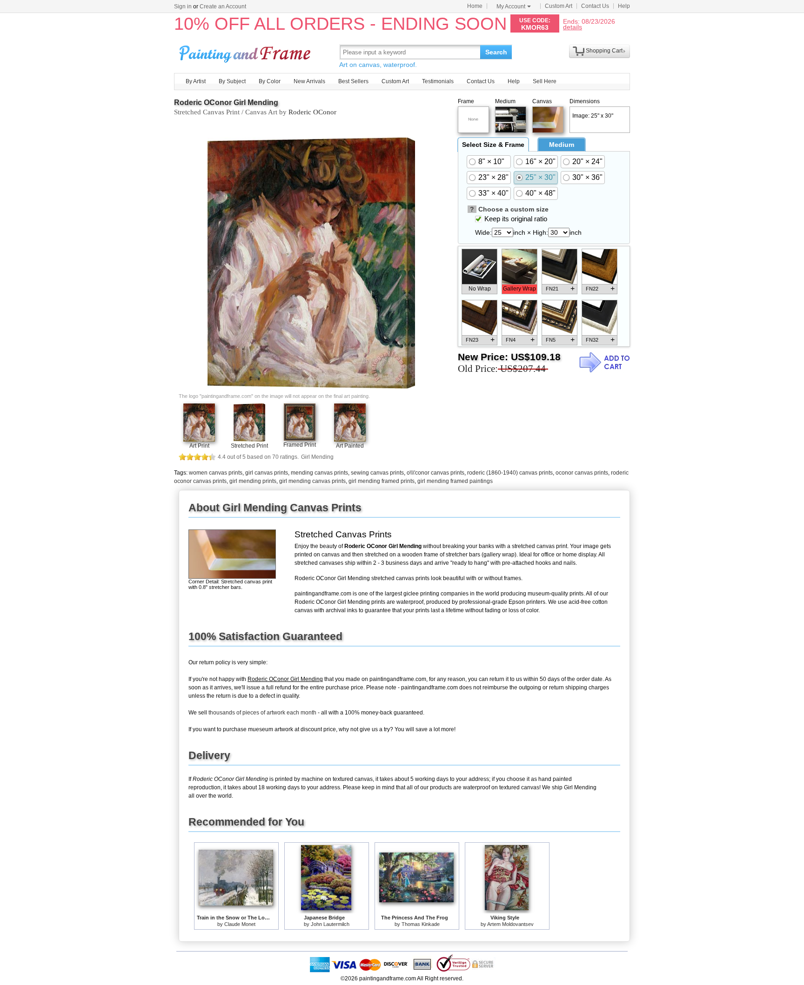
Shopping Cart (604, 50)
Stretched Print (249, 446)
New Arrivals (309, 81)
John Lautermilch (330, 924)
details (572, 26)
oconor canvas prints (582, 472)
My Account (510, 6)
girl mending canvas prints (312, 481)
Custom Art (558, 6)
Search (496, 52)
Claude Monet (239, 924)
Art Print (199, 446)
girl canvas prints (266, 472)
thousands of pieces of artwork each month (262, 712)
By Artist (196, 81)
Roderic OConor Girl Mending (226, 102)
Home (474, 6)
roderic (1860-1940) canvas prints (510, 472)
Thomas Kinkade (421, 924)
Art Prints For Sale (246, 52)
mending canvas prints (319, 472)
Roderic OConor (312, 112)
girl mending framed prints (381, 481)
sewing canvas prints (377, 472)
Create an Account (223, 6)
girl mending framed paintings (455, 481)
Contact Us (595, 6)
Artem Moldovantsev (510, 924)
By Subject (232, 81)
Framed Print (299, 445)
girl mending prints (252, 481)
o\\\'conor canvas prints (435, 472)
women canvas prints (215, 472)
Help (624, 6)
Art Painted (350, 446)
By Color (270, 81)
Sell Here (544, 81)
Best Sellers (353, 81)
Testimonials (438, 81)
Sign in (183, 6)
